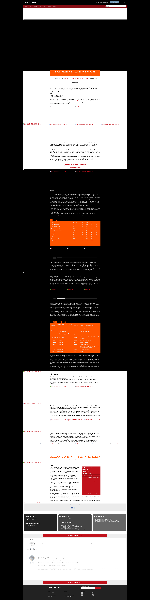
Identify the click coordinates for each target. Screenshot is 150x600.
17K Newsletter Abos (87, 594)
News (26, 6)
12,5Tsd (32, 562)
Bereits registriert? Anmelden (102, 2)
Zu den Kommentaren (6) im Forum (75, 535)
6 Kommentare (66, 78)
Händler (54, 6)
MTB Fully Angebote (30, 519)
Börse (40, 6)
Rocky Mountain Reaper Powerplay (67, 529)
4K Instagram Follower (98, 592)
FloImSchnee (31, 554)
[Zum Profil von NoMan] (32, 543)
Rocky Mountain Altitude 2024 (66, 526)
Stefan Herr (82, 78)
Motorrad (68, 595)
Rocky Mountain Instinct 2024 (66, 527)
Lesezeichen (75, 504)
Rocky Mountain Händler (31, 525)
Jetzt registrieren (115, 2)
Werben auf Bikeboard (52, 595)
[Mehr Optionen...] (123, 540)
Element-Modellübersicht (80, 100)
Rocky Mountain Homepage (66, 518)
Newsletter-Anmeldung (85, 586)
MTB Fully (86, 529)
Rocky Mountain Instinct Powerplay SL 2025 (69, 528)
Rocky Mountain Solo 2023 (79, 526)
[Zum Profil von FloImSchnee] (32, 558)
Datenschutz (66, 592)
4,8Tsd (32, 548)
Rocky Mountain (79, 529)
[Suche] (124, 6)
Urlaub (49, 6)
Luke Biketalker (75, 78)
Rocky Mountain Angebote (31, 518)
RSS (95, 594)
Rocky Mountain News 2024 (66, 524)
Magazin (35, 6)
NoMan (87, 78)
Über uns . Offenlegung (52, 592)
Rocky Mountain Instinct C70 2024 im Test (69, 525)
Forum (30, 6)
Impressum (50, 596)
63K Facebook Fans (86, 592)
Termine (44, 6)
